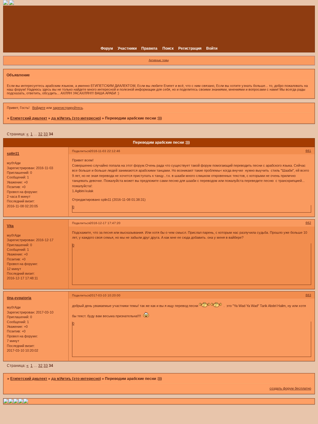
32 (40, 134)
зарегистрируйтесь (68, 108)
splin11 (13, 153)
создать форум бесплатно (290, 388)
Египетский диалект (28, 118)
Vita (10, 226)
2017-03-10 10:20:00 (105, 295)
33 (45, 134)
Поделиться (81, 151)
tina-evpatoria (19, 298)
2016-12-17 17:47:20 (105, 223)
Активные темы (159, 60)
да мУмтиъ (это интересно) (76, 118)
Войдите (38, 108)
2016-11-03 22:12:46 (105, 151)
